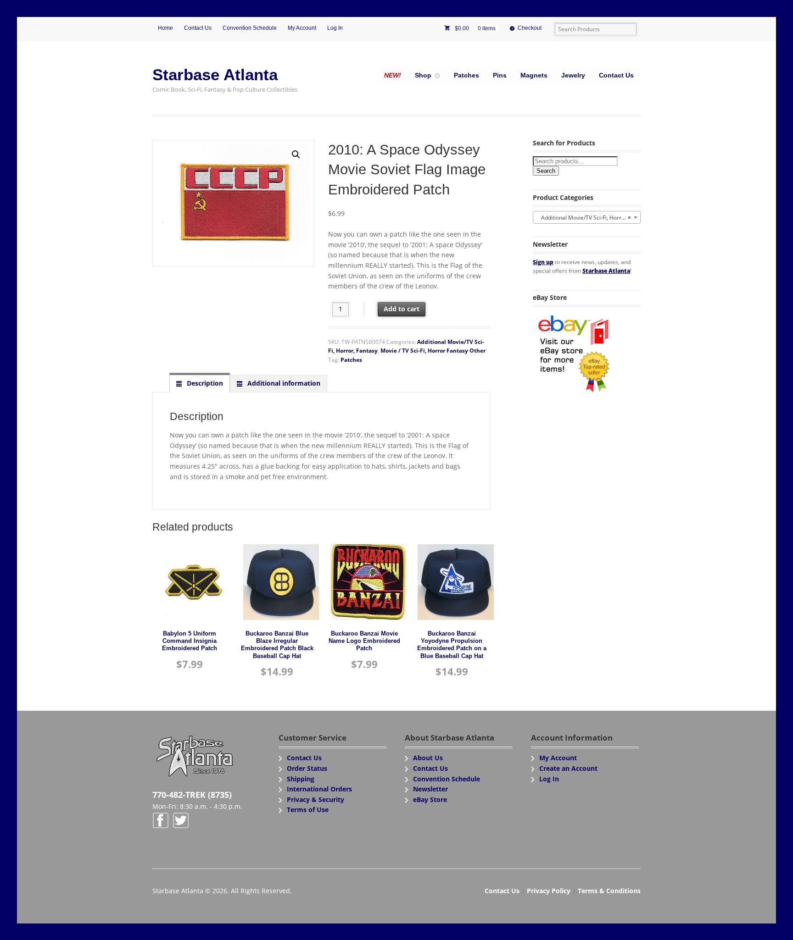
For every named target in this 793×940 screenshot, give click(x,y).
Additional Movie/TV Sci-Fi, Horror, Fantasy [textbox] (588, 217)
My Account (302, 28)
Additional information (283, 383)
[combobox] (587, 217)
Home (165, 28)
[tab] (199, 383)
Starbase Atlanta (215, 74)
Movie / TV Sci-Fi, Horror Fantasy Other (433, 350)
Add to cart (401, 308)
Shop (423, 75)
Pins (500, 75)
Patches (466, 75)
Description (204, 383)
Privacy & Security (315, 799)
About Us (428, 757)
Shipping (300, 778)
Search (545, 170)
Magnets (533, 75)
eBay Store (430, 799)
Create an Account (568, 768)
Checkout (530, 28)
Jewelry (573, 75)
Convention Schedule (250, 28)
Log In (335, 28)
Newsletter (430, 789)
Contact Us (198, 28)
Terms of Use (308, 809)
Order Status (307, 768)
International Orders (319, 789)
